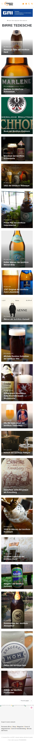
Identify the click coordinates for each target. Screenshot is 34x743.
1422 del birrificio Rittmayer (17, 185)
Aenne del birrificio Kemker (16, 319)
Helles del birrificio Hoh (15, 665)
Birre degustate (15, 20)
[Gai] (17, 12)
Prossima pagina (25, 700)
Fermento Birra (6, 726)
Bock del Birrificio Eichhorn (17, 131)
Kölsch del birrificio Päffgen (17, 453)
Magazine (20, 726)
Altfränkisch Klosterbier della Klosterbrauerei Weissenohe (15, 395)
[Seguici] (31, 707)
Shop (14, 726)
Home (9, 20)
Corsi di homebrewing (18, 728)
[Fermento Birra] (8, 3)
